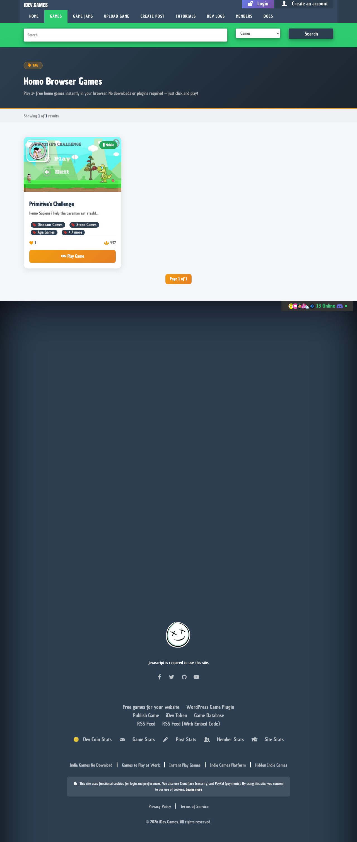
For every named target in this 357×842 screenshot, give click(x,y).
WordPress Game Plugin (210, 707)
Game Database (209, 715)
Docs (268, 16)
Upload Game (116, 16)
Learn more (194, 789)
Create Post (153, 16)
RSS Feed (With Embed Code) (191, 724)
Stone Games (86, 224)
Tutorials (186, 16)
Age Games (46, 232)
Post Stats (184, 739)
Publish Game (146, 715)
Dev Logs (216, 16)
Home (34, 16)
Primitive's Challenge (51, 204)
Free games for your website (152, 707)
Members (244, 16)
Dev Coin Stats (95, 739)
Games (56, 16)
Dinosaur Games (50, 224)
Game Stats (142, 739)
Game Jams (83, 16)
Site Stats (273, 739)
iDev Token (177, 715)
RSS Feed (147, 724)
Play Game (75, 256)
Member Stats (229, 739)
